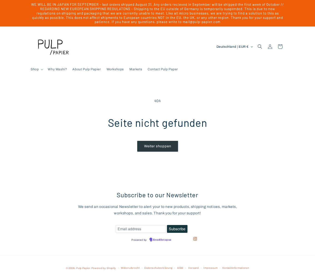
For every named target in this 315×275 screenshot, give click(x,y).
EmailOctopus (162, 240)
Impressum (210, 267)
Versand (193, 267)
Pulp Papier (83, 268)
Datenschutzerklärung (158, 267)
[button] (36, 69)
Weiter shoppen (157, 146)
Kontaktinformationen (235, 267)
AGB (180, 267)
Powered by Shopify (103, 268)
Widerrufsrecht (130, 267)
